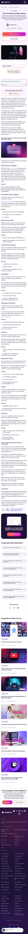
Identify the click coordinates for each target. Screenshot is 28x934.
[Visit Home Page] (6, 2)
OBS (24, 106)
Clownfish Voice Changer (7, 201)
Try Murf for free (14, 534)
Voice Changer (13, 168)
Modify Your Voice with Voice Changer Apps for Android (17, 509)
